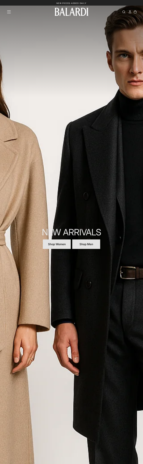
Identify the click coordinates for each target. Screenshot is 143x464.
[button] (9, 12)
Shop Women (57, 244)
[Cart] (135, 11)
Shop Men (86, 244)
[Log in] (130, 11)
